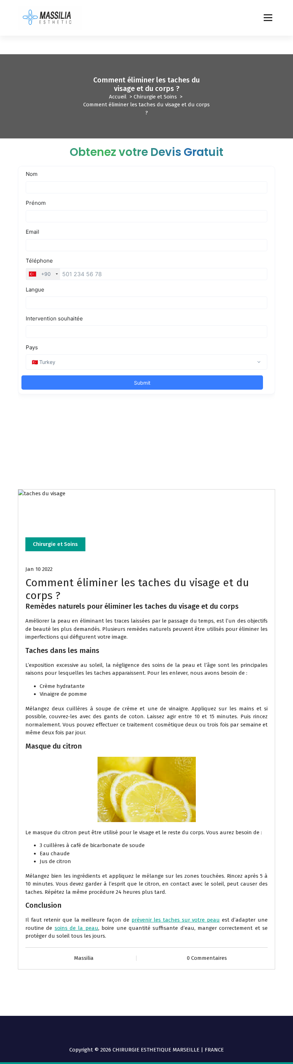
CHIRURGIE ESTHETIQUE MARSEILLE (156, 1050)
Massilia (84, 958)
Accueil (117, 96)
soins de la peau (76, 928)
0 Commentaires (207, 958)
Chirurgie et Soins (155, 96)
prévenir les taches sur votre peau (175, 920)
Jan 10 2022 (39, 569)
